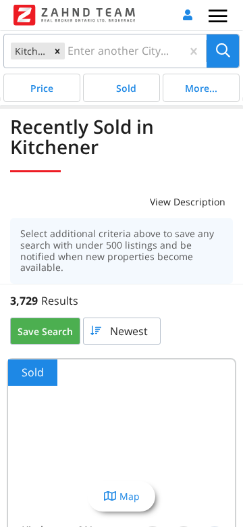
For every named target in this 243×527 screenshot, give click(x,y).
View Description (187, 201)
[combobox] (69, 51)
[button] (57, 51)
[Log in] (187, 15)
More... (201, 88)
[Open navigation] (217, 16)
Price (41, 88)
